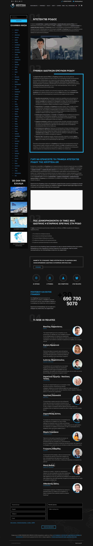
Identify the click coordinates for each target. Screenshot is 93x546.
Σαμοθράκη (17, 136)
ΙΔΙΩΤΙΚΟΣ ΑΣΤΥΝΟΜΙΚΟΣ (74, 535)
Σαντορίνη (17, 141)
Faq (67, 5)
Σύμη (16, 160)
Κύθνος (16, 99)
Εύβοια (16, 62)
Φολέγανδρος (18, 173)
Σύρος (16, 163)
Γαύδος (16, 54)
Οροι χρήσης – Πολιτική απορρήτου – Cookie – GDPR (22, 522)
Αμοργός (17, 37)
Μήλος (16, 113)
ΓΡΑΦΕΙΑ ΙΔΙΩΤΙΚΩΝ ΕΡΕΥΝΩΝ (58, 537)
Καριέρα (59, 5)
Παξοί (16, 121)
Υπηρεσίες (42, 5)
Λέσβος (16, 106)
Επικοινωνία (72, 5)
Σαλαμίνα (17, 133)
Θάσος (16, 67)
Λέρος (16, 104)
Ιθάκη (16, 69)
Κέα (15, 86)
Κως (16, 101)
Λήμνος (16, 111)
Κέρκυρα (17, 89)
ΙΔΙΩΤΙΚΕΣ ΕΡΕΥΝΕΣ (72, 537)
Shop (53, 5)
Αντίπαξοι (17, 47)
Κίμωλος (17, 94)
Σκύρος (16, 155)
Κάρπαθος (17, 79)
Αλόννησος (17, 34)
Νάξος (16, 118)
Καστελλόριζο (18, 84)
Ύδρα (16, 170)
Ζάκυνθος (17, 64)
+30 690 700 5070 (67, 1)
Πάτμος (16, 126)
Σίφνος (16, 148)
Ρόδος (16, 131)
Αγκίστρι (17, 30)
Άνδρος (16, 42)
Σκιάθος (16, 150)
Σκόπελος (17, 153)
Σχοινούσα (17, 165)
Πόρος (16, 128)
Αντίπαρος (17, 49)
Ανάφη (16, 39)
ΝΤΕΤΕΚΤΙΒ (64, 535)
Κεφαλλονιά (17, 91)
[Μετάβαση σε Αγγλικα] (76, 5)
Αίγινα (16, 32)
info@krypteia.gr (79, 1)
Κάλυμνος (17, 76)
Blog (48, 5)
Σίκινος (16, 146)
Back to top (78, 543)
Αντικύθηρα (17, 44)
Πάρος (16, 123)
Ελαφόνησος (17, 59)
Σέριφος (16, 143)
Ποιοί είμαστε (33, 5)
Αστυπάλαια (17, 52)
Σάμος (16, 138)
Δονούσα (17, 57)
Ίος (15, 74)
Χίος (16, 175)
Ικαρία (16, 71)
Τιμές (63, 5)
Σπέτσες (16, 158)
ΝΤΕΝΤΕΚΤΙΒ (19, 537)
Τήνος (16, 168)
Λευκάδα (17, 109)
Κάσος (16, 81)
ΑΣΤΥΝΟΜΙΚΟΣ (56, 535)
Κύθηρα (16, 96)
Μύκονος (17, 116)
